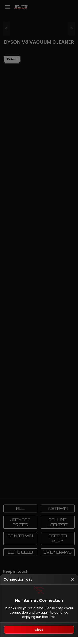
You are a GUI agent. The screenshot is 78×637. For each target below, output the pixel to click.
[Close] (72, 579)
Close (39, 630)
